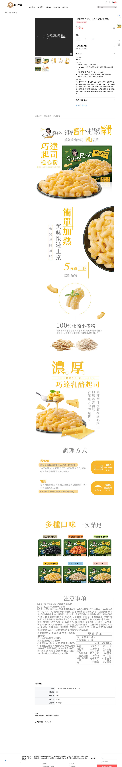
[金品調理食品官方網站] (15, 5)
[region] (54, 37)
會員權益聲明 (72, 766)
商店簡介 (45, 763)
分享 (79, 105)
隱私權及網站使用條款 (48, 766)
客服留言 (71, 763)
